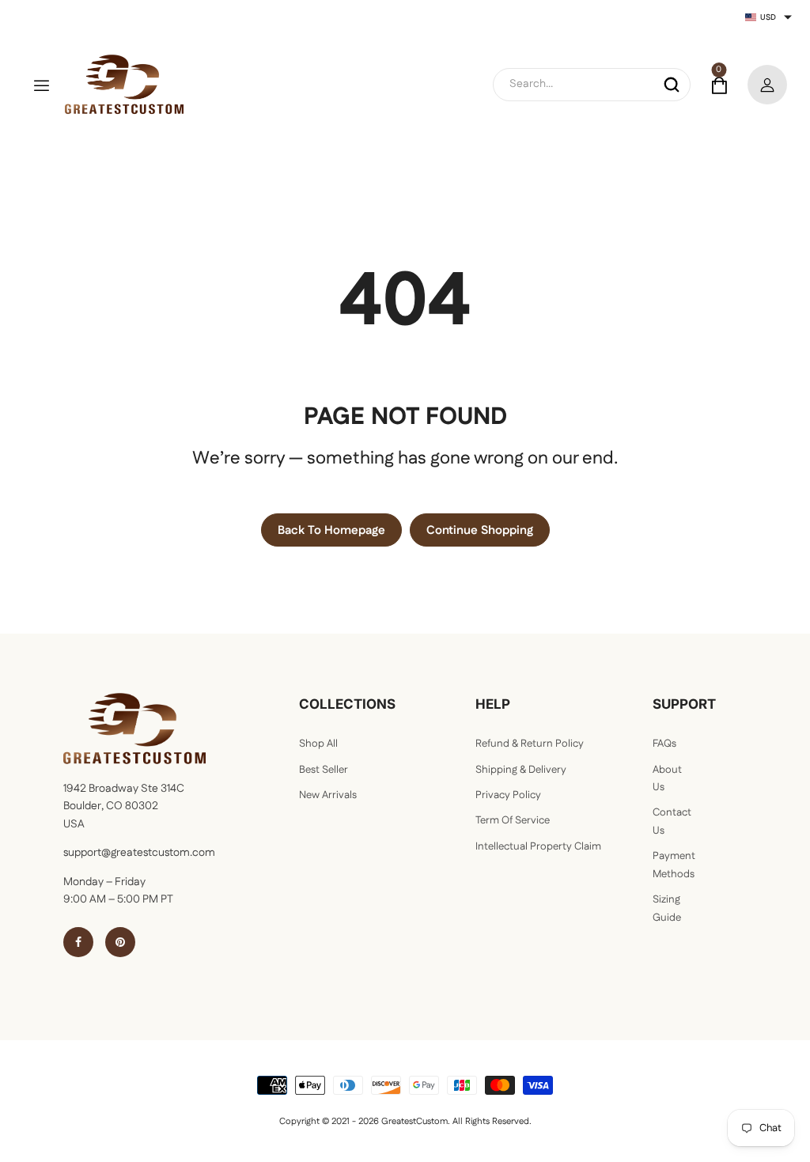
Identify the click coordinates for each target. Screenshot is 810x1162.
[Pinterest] (120, 942)
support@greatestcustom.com (139, 853)
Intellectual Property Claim (538, 846)
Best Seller (323, 770)
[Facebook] (78, 942)
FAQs (664, 743)
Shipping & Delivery (520, 770)
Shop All (318, 743)
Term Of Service (512, 820)
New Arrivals (328, 795)
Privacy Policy (508, 795)
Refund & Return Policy (529, 743)
